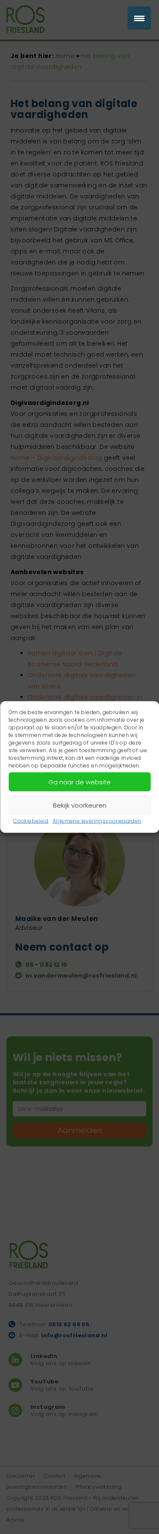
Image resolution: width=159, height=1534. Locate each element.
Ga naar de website (79, 781)
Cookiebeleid (30, 821)
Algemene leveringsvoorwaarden (97, 821)
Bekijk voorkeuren (79, 804)
